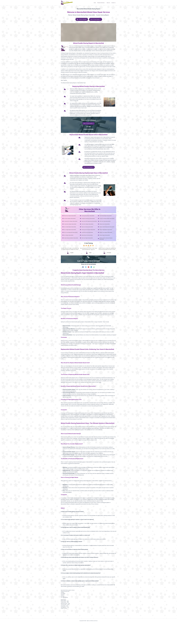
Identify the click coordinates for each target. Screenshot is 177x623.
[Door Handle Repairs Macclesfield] (69, 226)
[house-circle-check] (65, 89)
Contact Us (113, 2)
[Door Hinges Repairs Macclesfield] (69, 229)
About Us (108, 2)
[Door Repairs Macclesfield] (68, 235)
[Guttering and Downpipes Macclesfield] (87, 229)
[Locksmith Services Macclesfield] (86, 232)
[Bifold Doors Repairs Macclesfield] (69, 215)
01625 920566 (88, 129)
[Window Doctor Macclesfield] (104, 224)
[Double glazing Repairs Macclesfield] (87, 215)
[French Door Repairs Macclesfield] (86, 224)
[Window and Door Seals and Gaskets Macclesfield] (106, 238)
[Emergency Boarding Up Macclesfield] (87, 218)
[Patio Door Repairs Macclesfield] (86, 238)
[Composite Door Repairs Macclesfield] (70, 221)
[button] (104, 3)
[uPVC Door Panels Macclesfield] (104, 221)
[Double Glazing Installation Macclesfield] (70, 238)
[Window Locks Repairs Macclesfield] (105, 232)
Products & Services (100, 2)
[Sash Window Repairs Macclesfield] (105, 215)
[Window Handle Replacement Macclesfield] (106, 226)
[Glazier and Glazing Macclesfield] (86, 226)
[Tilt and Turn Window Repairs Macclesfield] (106, 218)
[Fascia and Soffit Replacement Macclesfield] (88, 221)
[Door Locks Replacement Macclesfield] (70, 232)
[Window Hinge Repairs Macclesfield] (105, 229)
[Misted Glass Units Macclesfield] (86, 235)
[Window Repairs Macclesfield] (104, 235)
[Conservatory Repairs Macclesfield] (69, 224)
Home (95, 2)
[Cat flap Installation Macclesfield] (69, 218)
